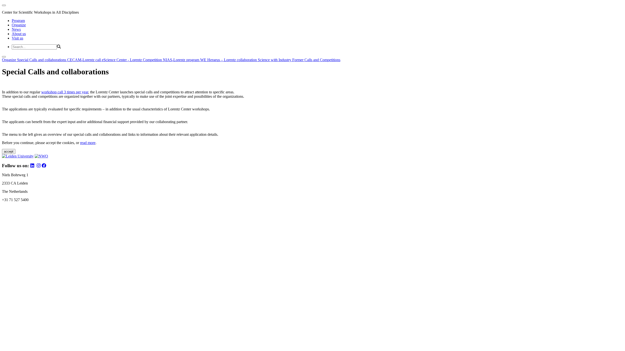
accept (8, 151)
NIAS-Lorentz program (181, 60)
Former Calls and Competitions (316, 60)
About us (19, 34)
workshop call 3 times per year (64, 92)
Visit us (17, 38)
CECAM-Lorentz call (84, 60)
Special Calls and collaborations (42, 60)
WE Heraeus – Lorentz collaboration (229, 60)
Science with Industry (275, 60)
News (16, 29)
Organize (19, 25)
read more (87, 143)
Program (18, 21)
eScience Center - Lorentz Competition (132, 60)
